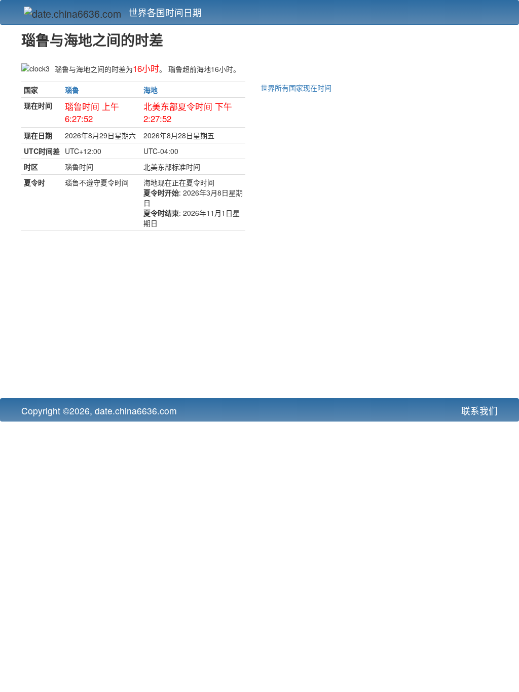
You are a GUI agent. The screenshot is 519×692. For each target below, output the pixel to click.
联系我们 (479, 410)
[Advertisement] (177, 317)
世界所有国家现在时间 (296, 88)
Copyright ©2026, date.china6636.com (99, 410)
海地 (150, 90)
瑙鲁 (72, 90)
